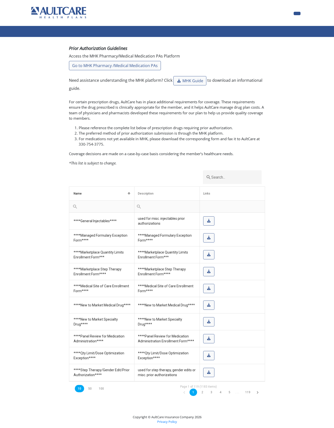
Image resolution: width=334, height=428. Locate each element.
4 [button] (220, 392)
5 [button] (229, 392)
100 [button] (101, 388)
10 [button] (79, 388)
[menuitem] (75, 206)
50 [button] (90, 388)
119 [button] (247, 392)
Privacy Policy (167, 421)
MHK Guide (192, 80)
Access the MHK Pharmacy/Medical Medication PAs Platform (124, 56)
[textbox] (232, 177)
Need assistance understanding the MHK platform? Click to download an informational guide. (165, 84)
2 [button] (202, 392)
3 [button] (211, 392)
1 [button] (193, 392)
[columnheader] (101, 194)
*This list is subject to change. (93, 163)
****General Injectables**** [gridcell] (95, 221)
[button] (184, 392)
